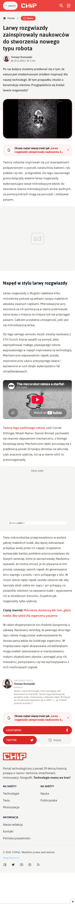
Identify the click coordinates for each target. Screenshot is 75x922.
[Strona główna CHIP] (29, 5)
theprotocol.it (11, 857)
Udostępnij (13, 730)
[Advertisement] (37, 496)
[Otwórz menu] (68, 5)
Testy (6, 800)
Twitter (11, 740)
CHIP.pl (16, 852)
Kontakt (8, 831)
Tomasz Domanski (21, 57)
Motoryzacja (11, 807)
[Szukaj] (61, 6)
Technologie (11, 793)
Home (11, 18)
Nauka (30, 18)
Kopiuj (57, 740)
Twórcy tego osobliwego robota (24, 428)
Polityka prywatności (17, 838)
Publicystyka (48, 800)
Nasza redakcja (13, 824)
